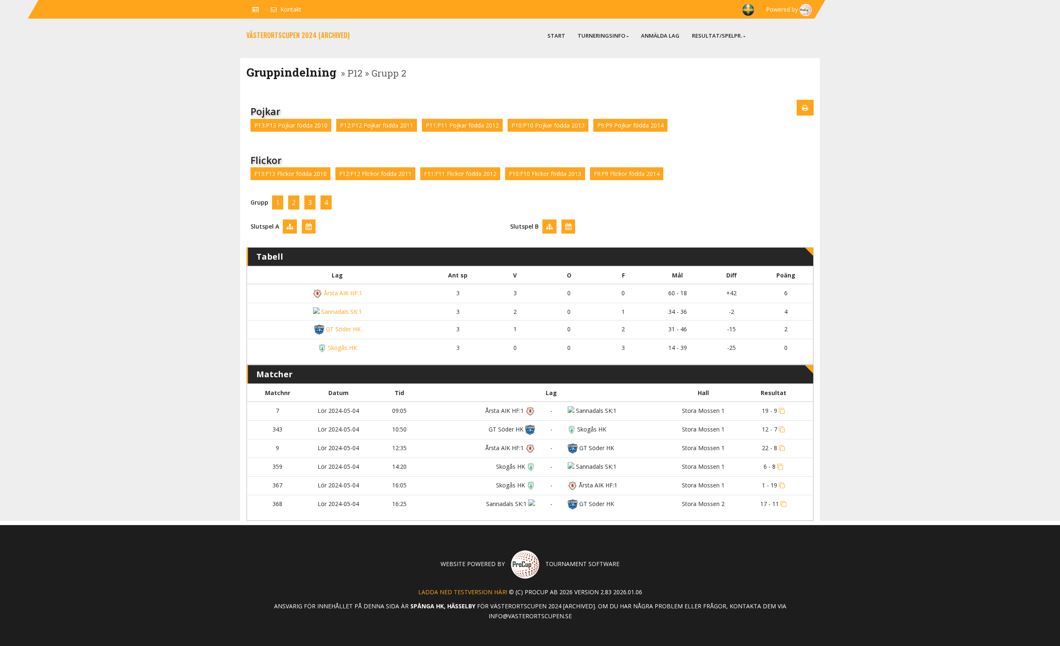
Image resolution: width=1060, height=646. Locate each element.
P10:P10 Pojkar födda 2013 (548, 125)
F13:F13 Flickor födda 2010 (290, 174)
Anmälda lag (660, 35)
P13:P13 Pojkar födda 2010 (291, 125)
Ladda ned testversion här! (462, 592)
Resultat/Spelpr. (717, 35)
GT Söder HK (342, 329)
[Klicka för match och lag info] (782, 411)
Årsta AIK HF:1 (342, 293)
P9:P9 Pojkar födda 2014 (630, 125)
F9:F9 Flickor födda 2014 (627, 174)
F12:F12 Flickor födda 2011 (375, 174)
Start (556, 35)
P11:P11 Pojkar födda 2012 (462, 125)
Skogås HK (341, 348)
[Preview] (805, 108)
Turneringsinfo (601, 35)
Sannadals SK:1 (341, 312)
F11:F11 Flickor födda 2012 (460, 174)
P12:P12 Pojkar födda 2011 (376, 125)
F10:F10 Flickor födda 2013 (545, 174)
